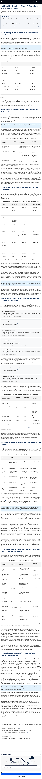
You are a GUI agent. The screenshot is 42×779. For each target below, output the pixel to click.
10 (17, 369)
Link (12, 725)
